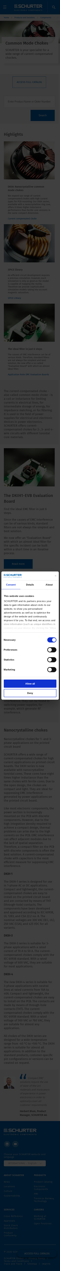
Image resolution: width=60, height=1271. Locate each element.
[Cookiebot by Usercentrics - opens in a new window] (42, 576)
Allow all (30, 683)
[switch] (51, 649)
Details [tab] (30, 584)
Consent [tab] (11, 584)
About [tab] (49, 584)
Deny (30, 693)
